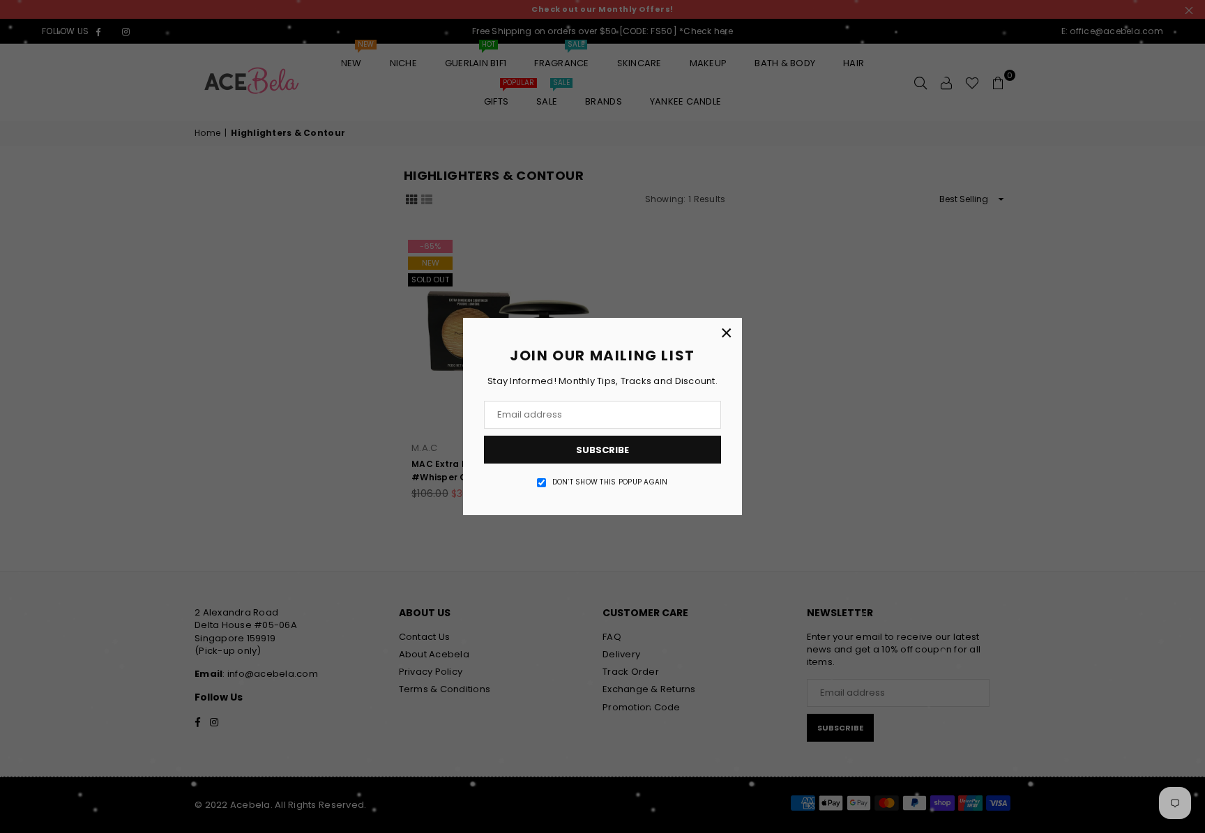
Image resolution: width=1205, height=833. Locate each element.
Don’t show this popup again (610, 482)
